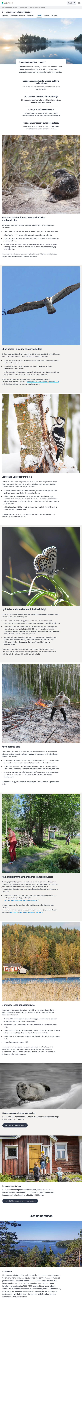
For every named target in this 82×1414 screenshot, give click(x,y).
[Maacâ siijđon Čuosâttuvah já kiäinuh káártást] (2, 12)
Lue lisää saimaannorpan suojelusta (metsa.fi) (26, 912)
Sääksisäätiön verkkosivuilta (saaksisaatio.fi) (43, 382)
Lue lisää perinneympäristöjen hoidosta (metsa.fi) (21, 900)
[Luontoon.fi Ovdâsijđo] (7, 3)
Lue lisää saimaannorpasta (14, 1125)
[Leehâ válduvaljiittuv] (79, 3)
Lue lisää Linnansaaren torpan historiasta (19, 1201)
